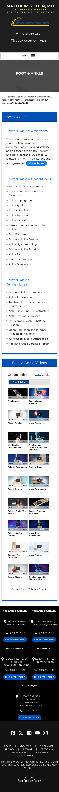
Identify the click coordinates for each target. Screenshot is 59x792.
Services (6, 103)
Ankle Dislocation (20, 264)
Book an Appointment (31, 40)
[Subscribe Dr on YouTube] (37, 735)
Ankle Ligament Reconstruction (29, 311)
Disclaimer (47, 746)
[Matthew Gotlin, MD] (30, 10)
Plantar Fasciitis (18, 210)
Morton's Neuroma (20, 259)
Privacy (9, 749)
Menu (25, 55)
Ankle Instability (19, 220)
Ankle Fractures (18, 215)
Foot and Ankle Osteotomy (26, 186)
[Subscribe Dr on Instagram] (44, 735)
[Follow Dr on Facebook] (14, 735)
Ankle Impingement (22, 200)
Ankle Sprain (17, 205)
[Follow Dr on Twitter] (21, 735)
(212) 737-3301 (32, 34)
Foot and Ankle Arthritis (24, 249)
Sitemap (27, 749)
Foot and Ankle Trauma (23, 239)
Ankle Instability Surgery (24, 316)
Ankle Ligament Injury (23, 244)
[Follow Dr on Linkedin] (29, 735)
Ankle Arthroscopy (20, 297)
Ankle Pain (15, 254)
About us (25, 746)
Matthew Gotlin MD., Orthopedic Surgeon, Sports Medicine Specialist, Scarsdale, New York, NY (30, 764)
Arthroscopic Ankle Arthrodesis (28, 338)
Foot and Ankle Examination (27, 292)
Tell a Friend (18, 752)
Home (7, 746)
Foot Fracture (17, 234)
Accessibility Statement (36, 754)
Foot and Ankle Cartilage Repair (29, 343)
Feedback (47, 749)
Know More (36, 163)
